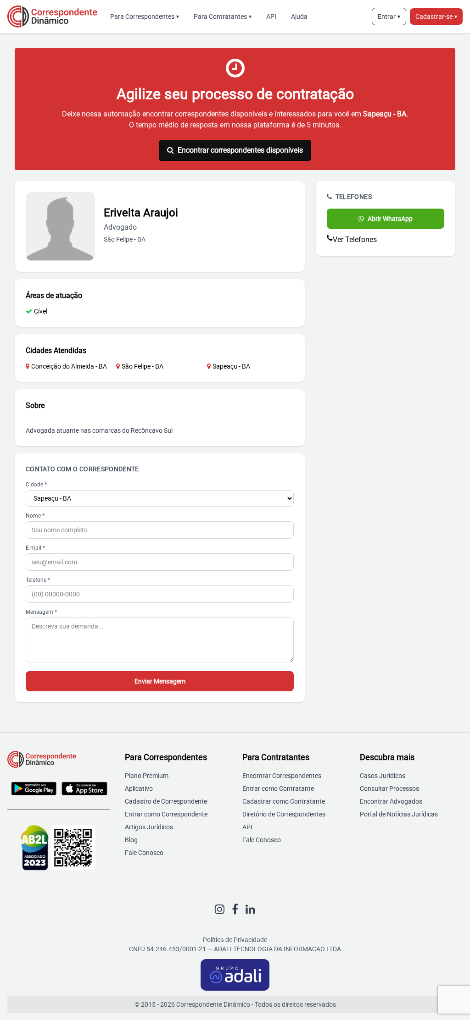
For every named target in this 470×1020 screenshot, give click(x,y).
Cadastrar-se (436, 16)
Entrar (389, 16)
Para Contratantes (223, 16)
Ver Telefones (355, 239)
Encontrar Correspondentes (281, 775)
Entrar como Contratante (278, 788)
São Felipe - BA (142, 366)
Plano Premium (146, 775)
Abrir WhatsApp (390, 218)
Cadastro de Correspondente (166, 801)
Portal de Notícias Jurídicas (399, 814)
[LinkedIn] (250, 909)
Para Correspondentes (144, 16)
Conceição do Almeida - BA (69, 366)
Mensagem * (41, 612)
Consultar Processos (389, 788)
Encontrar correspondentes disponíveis (240, 150)
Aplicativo (139, 788)
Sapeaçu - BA (231, 366)
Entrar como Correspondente (166, 814)
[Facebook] (235, 909)
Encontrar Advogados (391, 801)
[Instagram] (219, 909)
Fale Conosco (144, 852)
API (271, 16)
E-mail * (35, 548)
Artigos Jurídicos (149, 827)
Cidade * (36, 484)
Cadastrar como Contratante (283, 801)
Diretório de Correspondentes (283, 814)
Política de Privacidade (235, 939)
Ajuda (299, 16)
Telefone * (38, 580)
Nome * (35, 516)
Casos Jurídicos (382, 775)
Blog (131, 840)
